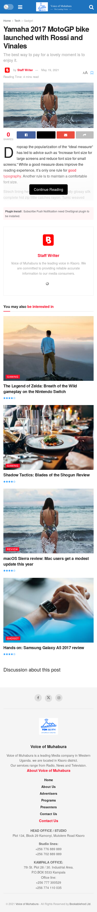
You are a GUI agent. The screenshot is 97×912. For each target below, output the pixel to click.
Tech (17, 20)
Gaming (12, 376)
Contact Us (48, 813)
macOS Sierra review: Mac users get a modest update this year (46, 561)
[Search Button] (91, 7)
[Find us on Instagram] (58, 697)
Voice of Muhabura (27, 904)
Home (7, 20)
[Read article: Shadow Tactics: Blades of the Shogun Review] (48, 437)
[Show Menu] (20, 7)
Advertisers (48, 793)
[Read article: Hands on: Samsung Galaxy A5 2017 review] (48, 610)
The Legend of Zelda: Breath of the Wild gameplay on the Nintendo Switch (40, 388)
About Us (48, 786)
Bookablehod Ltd (79, 904)
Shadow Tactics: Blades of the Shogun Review (46, 475)
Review (12, 549)
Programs (48, 800)
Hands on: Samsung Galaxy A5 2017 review (43, 647)
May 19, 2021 (50, 70)
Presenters (48, 807)
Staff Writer (25, 70)
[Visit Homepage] (55, 6)
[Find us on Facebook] (38, 697)
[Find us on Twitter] (48, 698)
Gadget (28, 20)
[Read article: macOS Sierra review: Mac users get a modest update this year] (48, 521)
